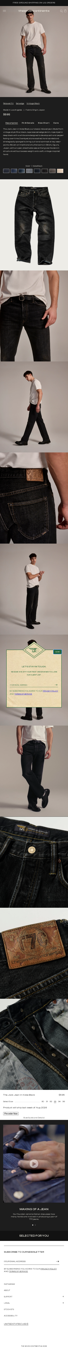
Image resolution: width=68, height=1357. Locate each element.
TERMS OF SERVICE (23, 694)
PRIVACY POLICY (50, 691)
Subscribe (56, 684)
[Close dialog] (57, 652)
